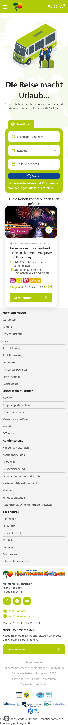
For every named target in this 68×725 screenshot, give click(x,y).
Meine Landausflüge (15, 419)
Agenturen (49, 679)
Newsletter (9, 490)
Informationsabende (15, 561)
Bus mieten (9, 518)
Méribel (7, 540)
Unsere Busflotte (12, 334)
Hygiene (8, 547)
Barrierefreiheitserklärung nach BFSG (34, 673)
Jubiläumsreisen (12, 355)
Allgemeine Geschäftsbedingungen (25, 668)
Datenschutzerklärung (34, 684)
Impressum (57, 668)
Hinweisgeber (20, 679)
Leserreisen (9, 362)
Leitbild (7, 327)
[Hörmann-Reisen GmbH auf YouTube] (27, 601)
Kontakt (7, 426)
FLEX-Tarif (9, 526)
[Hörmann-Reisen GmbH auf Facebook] (7, 601)
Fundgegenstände (14, 497)
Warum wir (9, 319)
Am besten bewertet (15, 369)
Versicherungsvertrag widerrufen (22, 476)
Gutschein (9, 462)
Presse (6, 341)
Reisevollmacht (12, 533)
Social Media (10, 384)
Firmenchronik (11, 376)
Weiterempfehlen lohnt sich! (20, 483)
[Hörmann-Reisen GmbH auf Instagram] (17, 601)
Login (35, 679)
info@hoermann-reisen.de (24, 616)
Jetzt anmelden (16, 649)
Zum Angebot (23, 297)
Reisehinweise (34, 662)
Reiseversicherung (14, 469)
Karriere (7, 398)
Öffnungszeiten (12, 433)
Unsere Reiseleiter (13, 412)
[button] (6, 718)
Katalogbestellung (14, 455)
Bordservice (10, 554)
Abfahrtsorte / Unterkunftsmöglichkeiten (27, 504)
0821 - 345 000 (17, 611)
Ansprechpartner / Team (17, 405)
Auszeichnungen (13, 348)
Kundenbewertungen (16, 447)
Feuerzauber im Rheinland (30, 248)
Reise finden (23, 124)
